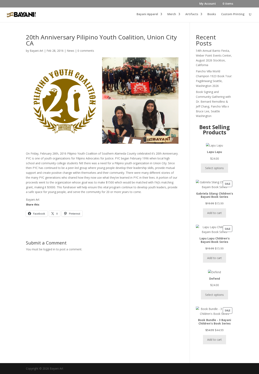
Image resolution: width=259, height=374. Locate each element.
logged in (49, 249)
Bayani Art (36, 51)
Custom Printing (232, 14)
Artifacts (191, 14)
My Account (207, 3)
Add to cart (214, 213)
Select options (214, 168)
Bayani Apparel (147, 14)
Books (211, 14)
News (70, 51)
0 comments (85, 51)
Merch (171, 14)
